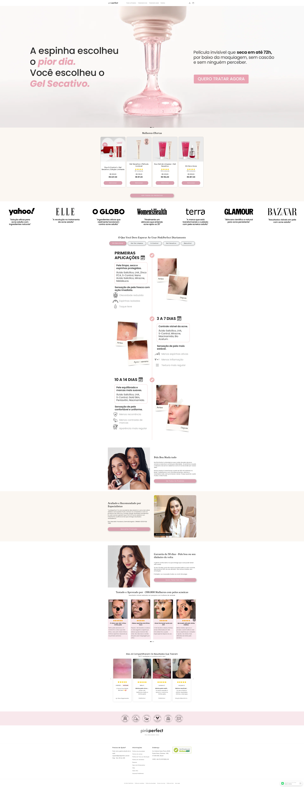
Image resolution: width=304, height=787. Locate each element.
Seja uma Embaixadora (138, 765)
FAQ (133, 768)
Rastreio (134, 762)
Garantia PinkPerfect (138, 773)
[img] (122, 682)
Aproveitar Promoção (129, 529)
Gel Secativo (171, 243)
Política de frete (170, 783)
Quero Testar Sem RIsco (175, 580)
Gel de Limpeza (137, 243)
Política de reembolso (138, 759)
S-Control (154, 243)
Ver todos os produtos (152, 195)
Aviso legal (177, 783)
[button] (193, 3)
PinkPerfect (130, 783)
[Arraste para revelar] (118, 609)
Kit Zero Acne (117, 243)
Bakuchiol (188, 243)
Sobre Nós (135, 770)
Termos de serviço (137, 754)
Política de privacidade (138, 751)
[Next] (194, 619)
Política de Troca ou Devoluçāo (140, 756)
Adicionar (113, 183)
